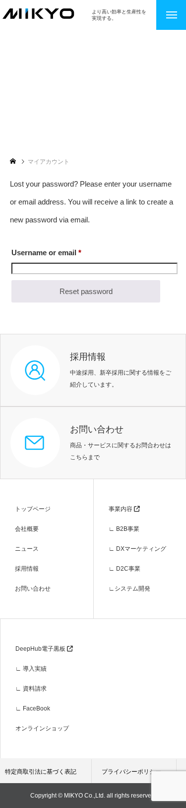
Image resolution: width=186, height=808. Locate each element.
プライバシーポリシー (131, 771)
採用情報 (27, 568)
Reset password (86, 291)
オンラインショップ (42, 728)
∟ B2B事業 (124, 528)
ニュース (27, 548)
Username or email (62, 252)
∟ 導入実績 (31, 668)
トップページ (33, 508)
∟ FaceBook (32, 708)
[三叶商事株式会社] (46, 13)
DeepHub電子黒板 (41, 648)
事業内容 (121, 508)
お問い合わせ (33, 588)
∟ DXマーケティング (137, 548)
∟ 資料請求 (31, 688)
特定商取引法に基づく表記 (40, 771)
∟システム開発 (129, 588)
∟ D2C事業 (124, 568)
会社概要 (27, 528)
